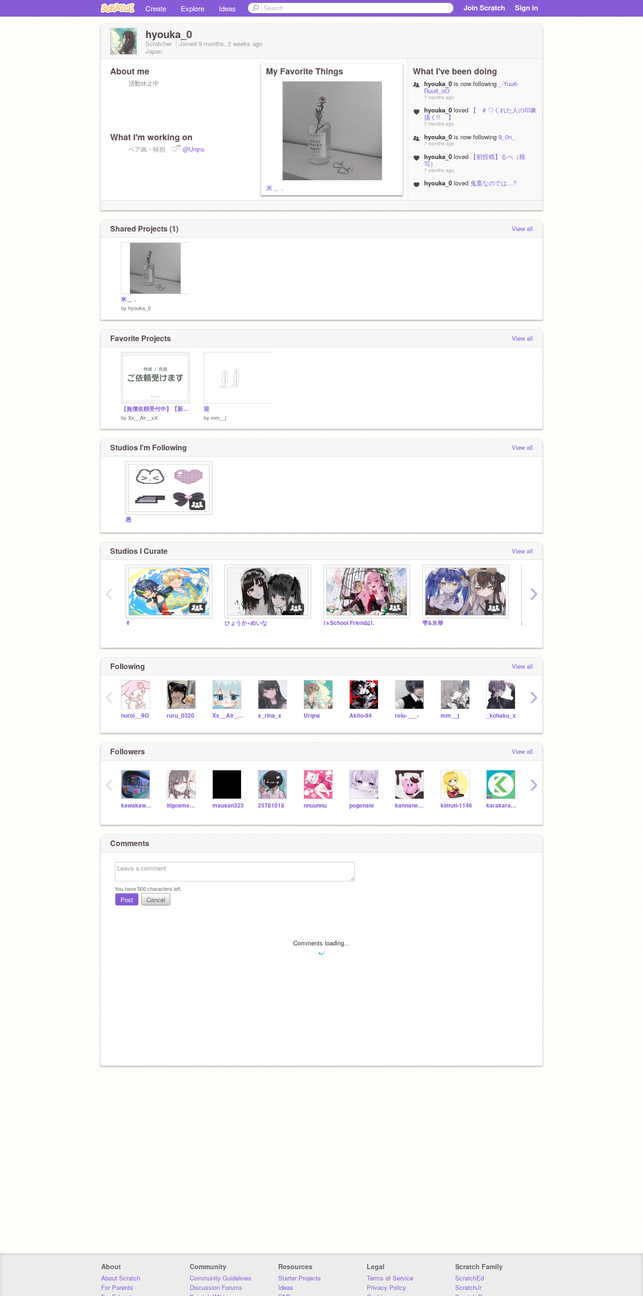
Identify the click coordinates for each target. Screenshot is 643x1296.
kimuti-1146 (456, 805)
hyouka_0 (139, 308)
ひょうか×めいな (246, 623)
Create (155, 8)
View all (522, 228)
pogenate (361, 805)
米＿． (276, 187)
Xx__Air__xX (143, 417)
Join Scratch (484, 7)
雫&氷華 (432, 623)
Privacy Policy (386, 1287)
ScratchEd (469, 1277)
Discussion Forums (216, 1287)
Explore (192, 8)
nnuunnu (315, 805)
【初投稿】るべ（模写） (474, 160)
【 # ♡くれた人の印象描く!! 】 (480, 113)
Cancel (155, 899)
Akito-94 (360, 716)
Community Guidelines (220, 1277)
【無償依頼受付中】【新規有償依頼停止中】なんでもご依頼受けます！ (155, 409)
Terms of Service (390, 1277)
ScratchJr (468, 1287)
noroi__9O (135, 716)
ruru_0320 (180, 716)
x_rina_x (269, 716)
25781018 (271, 805)
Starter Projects (299, 1277)
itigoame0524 (182, 805)
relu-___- (407, 716)
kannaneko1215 (410, 805)
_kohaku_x (501, 716)
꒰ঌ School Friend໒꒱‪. (348, 623)
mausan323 (228, 805)
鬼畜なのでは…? (493, 182)
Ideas (227, 8)
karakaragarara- (502, 805)
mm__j (218, 417)
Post (127, 899)
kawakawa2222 (137, 805)
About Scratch (120, 1277)
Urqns (312, 716)
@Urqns (194, 148)
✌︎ (128, 623)
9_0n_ (506, 136)
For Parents (117, 1287)
